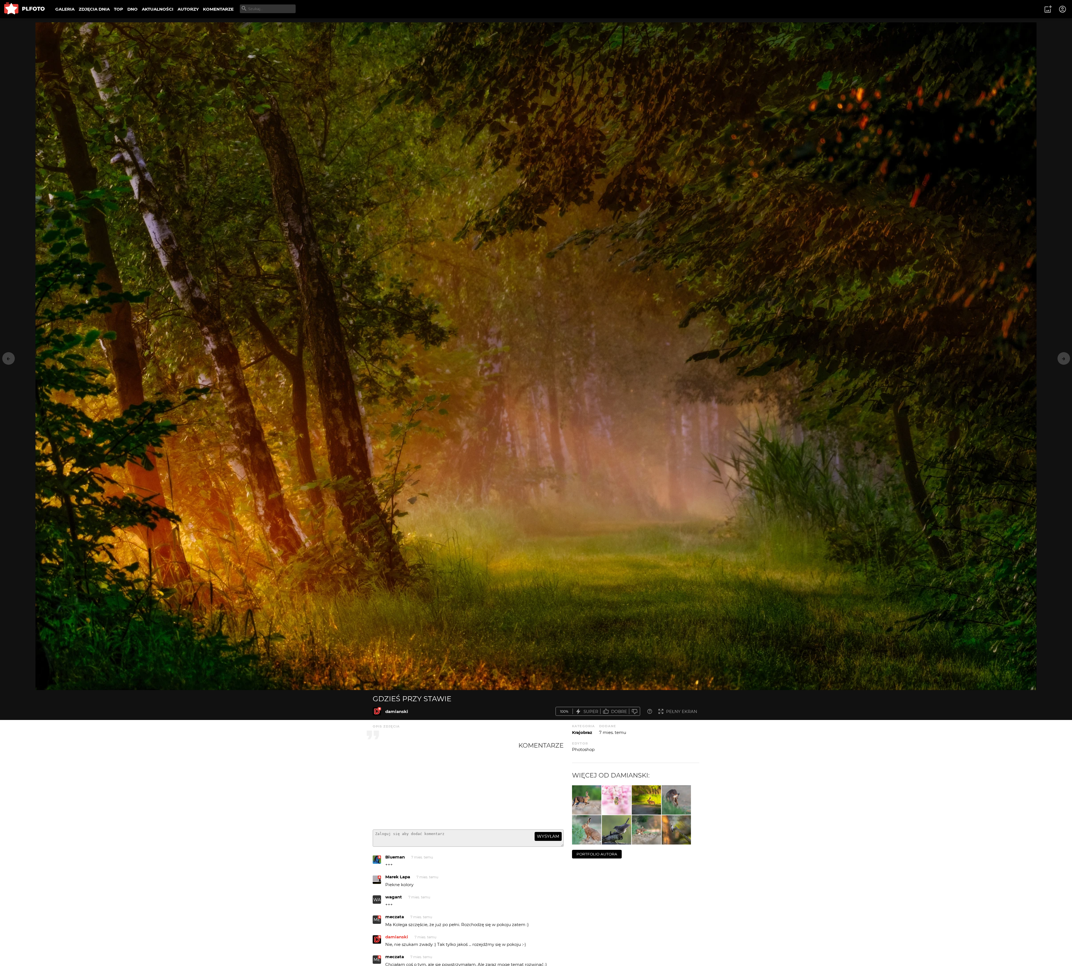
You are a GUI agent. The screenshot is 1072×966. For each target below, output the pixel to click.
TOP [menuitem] (118, 9)
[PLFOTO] (24, 9)
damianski (396, 711)
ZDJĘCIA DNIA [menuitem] (94, 9)
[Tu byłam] (616, 800)
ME (377, 919)
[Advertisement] (445, 783)
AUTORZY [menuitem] (188, 9)
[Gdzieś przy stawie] (377, 711)
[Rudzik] (646, 830)
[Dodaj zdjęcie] (1048, 9)
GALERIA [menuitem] (65, 9)
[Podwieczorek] (586, 830)
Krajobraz (582, 732)
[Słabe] (634, 711)
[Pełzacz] (676, 830)
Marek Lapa (397, 876)
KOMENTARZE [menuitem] (218, 9)
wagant (393, 897)
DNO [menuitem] (132, 9)
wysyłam (548, 836)
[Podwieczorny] (616, 830)
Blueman (395, 857)
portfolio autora (596, 854)
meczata (394, 916)
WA (377, 899)
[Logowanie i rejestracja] (1062, 9)
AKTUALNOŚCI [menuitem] (157, 9)
